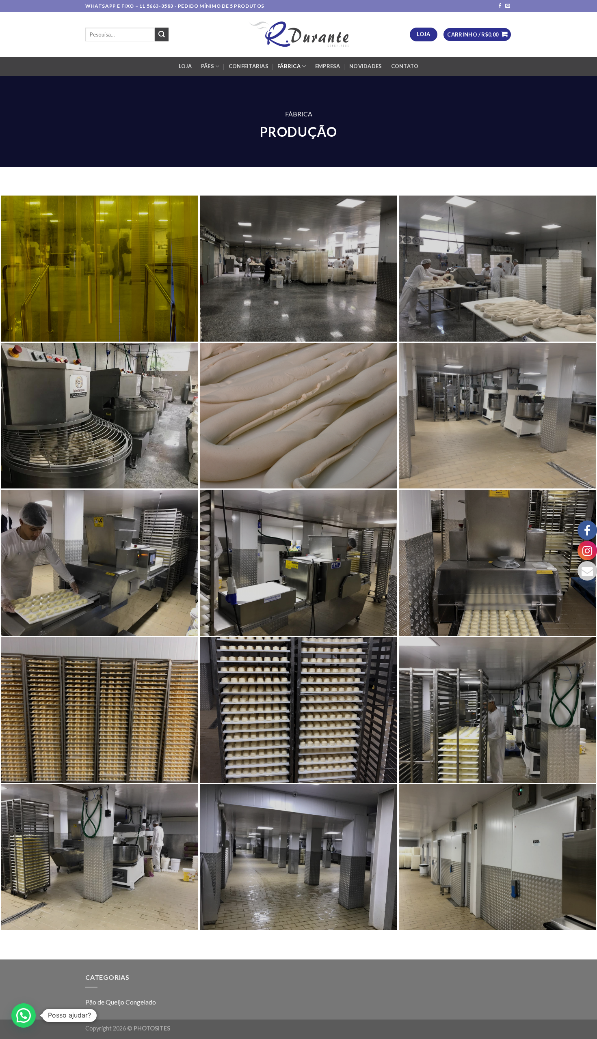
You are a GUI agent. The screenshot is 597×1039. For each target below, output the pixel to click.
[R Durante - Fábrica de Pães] (298, 34)
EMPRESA (327, 66)
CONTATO (405, 66)
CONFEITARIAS (248, 66)
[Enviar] (162, 34)
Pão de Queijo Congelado (120, 1002)
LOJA (185, 66)
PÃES (207, 66)
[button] (23, 1015)
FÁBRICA (289, 66)
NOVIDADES (365, 66)
